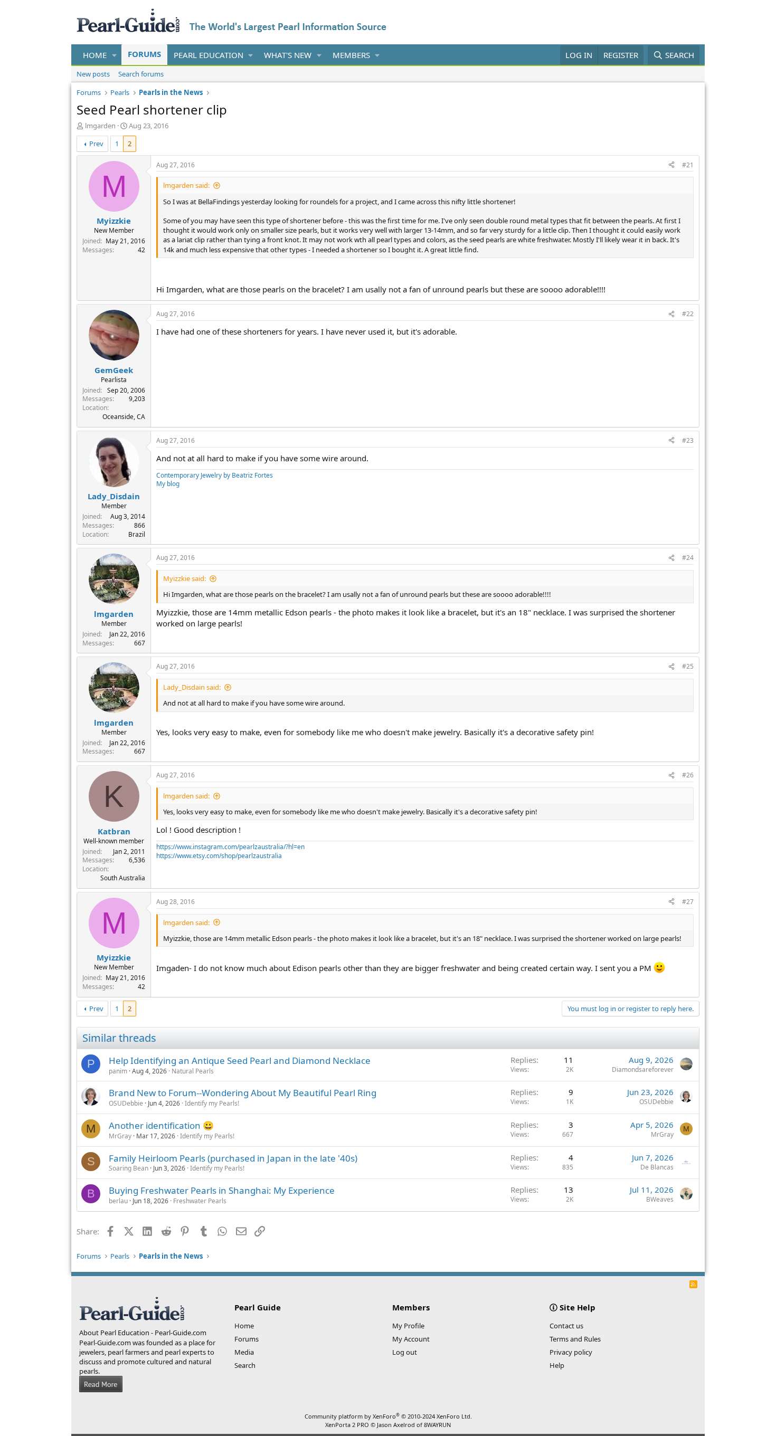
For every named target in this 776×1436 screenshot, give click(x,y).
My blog (167, 483)
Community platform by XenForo (388, 1416)
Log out (404, 1352)
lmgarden (100, 125)
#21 (688, 164)
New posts (93, 74)
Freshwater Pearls (199, 1200)
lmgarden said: (186, 185)
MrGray (120, 1135)
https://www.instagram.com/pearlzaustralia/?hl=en (230, 846)
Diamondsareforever (643, 1069)
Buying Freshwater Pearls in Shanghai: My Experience (222, 1190)
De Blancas (657, 1167)
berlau (118, 1200)
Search (244, 1365)
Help (557, 1365)
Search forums (141, 74)
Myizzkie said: (184, 578)
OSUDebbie (126, 1103)
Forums (144, 54)
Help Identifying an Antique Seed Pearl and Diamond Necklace (240, 1060)
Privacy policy (571, 1352)
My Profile (408, 1325)
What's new (287, 55)
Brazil (136, 534)
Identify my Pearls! (212, 1103)
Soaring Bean (128, 1168)
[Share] (671, 165)
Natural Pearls (193, 1071)
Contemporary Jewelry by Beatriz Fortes (214, 475)
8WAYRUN (437, 1425)
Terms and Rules (575, 1339)
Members (351, 55)
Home (95, 55)
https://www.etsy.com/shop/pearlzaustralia (219, 855)
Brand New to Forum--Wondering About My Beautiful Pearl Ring (242, 1093)
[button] (114, 55)
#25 (688, 666)
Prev (96, 143)
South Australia (122, 877)
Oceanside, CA (123, 416)
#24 (688, 557)
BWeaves (660, 1199)
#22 (688, 313)
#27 (688, 901)
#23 (688, 440)
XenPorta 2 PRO (347, 1425)
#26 (688, 775)
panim (118, 1071)
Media (244, 1352)
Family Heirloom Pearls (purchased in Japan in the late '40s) (233, 1158)
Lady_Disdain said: (192, 687)
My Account (411, 1339)
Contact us (566, 1325)
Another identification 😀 (161, 1125)
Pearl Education (208, 55)
